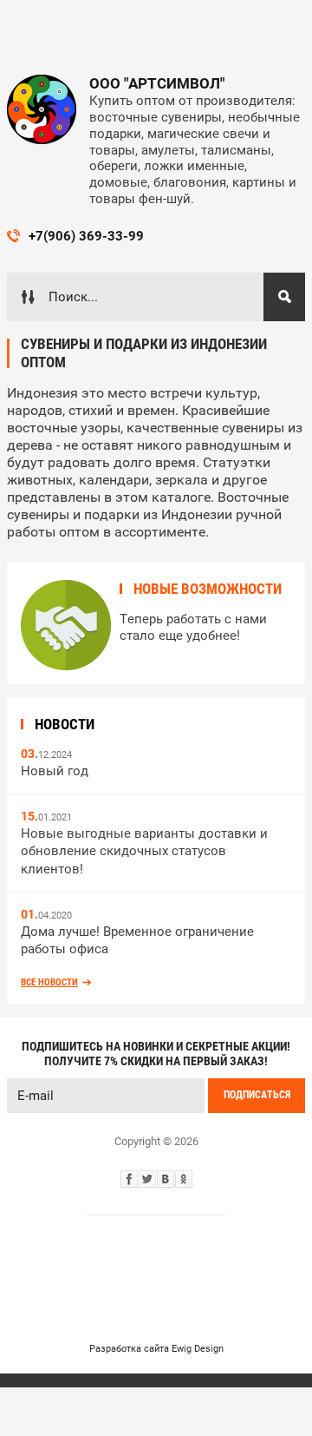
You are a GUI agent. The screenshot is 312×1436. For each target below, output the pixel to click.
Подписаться (257, 1095)
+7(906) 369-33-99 (86, 236)
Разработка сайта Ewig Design (156, 1348)
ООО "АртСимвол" (156, 83)
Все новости (49, 982)
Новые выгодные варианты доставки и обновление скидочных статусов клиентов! (144, 851)
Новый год (54, 771)
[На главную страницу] (41, 109)
